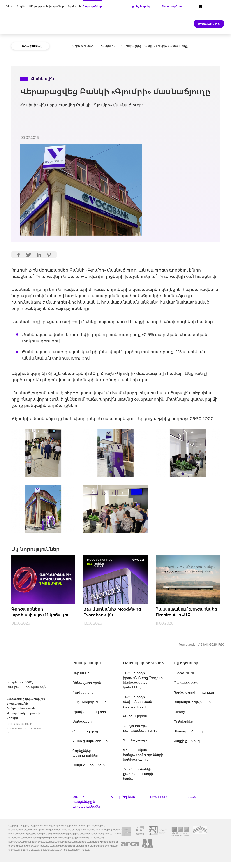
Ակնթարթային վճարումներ (46, 6)
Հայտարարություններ (192, 702)
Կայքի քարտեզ (187, 741)
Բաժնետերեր (83, 692)
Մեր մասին (74, 6)
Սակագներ (82, 722)
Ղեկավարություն (86, 683)
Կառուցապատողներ (90, 741)
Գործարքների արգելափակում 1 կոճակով (40, 612)
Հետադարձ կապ (188, 731)
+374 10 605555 (162, 797)
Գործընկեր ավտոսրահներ (85, 753)
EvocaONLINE (209, 24)
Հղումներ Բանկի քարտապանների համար (138, 774)
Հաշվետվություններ (89, 702)
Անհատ (9, 6)
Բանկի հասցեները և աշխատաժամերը (88, 801)
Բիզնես (22, 6)
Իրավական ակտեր (89, 712)
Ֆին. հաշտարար (137, 740)
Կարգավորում (135, 716)
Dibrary (179, 712)
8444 (192, 797)
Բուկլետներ (183, 722)
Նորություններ (92, 6)
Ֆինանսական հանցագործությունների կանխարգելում (143, 755)
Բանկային (107, 46)
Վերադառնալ (31, 46)
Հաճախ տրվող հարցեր (194, 692)
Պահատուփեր (186, 683)
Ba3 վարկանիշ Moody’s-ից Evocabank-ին (112, 612)
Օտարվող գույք (85, 731)
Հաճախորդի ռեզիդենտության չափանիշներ (137, 701)
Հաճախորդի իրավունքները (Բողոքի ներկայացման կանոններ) (143, 680)
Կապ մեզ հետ (123, 797)
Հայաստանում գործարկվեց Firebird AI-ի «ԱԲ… (186, 612)
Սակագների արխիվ (89, 765)
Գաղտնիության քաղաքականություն (140, 728)
